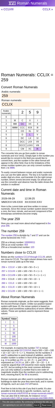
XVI (27, 384)
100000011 (29, 242)
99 (26, 374)
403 (26, 245)
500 (14, 340)
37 (37, 235)
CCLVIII (11, 275)
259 (3, 279)
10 (14, 329)
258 (3, 275)
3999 (12, 168)
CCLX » (48, 9)
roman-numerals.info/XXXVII (14, 393)
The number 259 (9, 235)
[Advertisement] (27, 42)
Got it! (36, 405)
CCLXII (11, 291)
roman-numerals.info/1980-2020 (38, 398)
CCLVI (11, 267)
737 (37, 348)
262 (3, 291)
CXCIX (17, 362)
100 (14, 336)
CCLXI (11, 287)
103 (32, 247)
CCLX (11, 283)
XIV (21, 360)
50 (14, 333)
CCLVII (11, 271)
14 (6, 360)
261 (3, 287)
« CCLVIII (7, 9)
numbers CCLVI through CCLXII (30, 257)
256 (3, 267)
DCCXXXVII (25, 350)
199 (44, 360)
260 (3, 283)
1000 (13, 343)
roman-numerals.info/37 (42, 393)
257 (3, 271)
